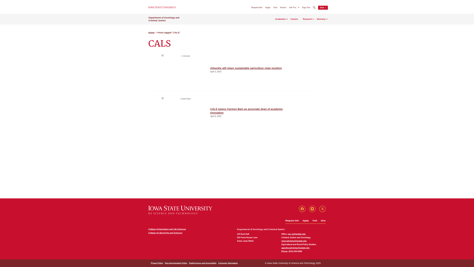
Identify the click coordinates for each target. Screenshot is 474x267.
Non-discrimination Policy (176, 263)
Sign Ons (306, 7)
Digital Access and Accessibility (202, 263)
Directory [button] (321, 19)
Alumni (283, 7)
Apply (267, 7)
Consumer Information (228, 263)
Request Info (256, 7)
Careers (294, 19)
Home (151, 32)
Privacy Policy (157, 263)
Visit (275, 7)
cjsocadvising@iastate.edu (294, 241)
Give (322, 8)
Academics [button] (280, 19)
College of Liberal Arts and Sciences (165, 233)
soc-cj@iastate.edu (297, 234)
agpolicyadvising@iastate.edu (295, 248)
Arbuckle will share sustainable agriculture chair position (246, 68)
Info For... (293, 7)
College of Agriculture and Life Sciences (167, 229)
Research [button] (307, 19)
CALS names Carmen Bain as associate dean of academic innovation (246, 111)
